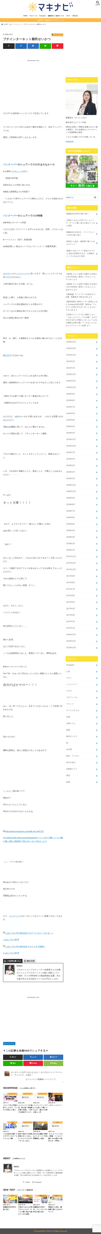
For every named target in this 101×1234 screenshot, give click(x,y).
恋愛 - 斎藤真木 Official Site (77, 297)
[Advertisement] (33, 81)
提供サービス (71, 736)
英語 (68, 775)
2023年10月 (71, 348)
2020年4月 (70, 426)
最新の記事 (31, 961)
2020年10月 (71, 387)
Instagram (42, 15)
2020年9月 (70, 394)
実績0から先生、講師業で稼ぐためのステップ (80, 242)
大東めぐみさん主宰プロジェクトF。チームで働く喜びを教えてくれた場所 (80, 223)
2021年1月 (70, 368)
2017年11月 (71, 563)
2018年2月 (70, 544)
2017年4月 (70, 609)
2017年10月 (71, 569)
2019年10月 (71, 446)
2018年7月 (70, 511)
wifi (16, 416)
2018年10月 (71, 491)
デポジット (17, 171)
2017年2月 (70, 621)
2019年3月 (70, 465)
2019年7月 (70, 452)
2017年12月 (71, 556)
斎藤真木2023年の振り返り (77, 214)
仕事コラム (71, 723)
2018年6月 (70, 517)
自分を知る (71, 762)
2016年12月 (71, 635)
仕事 (68, 717)
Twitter (27, 1182)
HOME (25, 15)
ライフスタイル (72, 710)
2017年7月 (70, 589)
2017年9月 (70, 576)
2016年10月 (71, 648)
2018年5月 (70, 524)
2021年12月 (71, 355)
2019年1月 (70, 478)
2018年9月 (70, 498)
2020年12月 (71, 374)
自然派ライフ (71, 769)
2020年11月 (71, 381)
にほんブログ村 (10, 940)
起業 (68, 782)
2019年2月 (70, 472)
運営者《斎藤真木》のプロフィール (51, 20)
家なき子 (7, 355)
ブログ (68, 15)
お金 (68, 671)
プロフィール (33, 15)
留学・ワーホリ (72, 756)
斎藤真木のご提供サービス (56, 15)
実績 (68, 730)
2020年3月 (70, 433)
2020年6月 (70, 413)
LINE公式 (75, 15)
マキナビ (49, 1231)
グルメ (69, 678)
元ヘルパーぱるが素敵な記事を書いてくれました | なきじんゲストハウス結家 (81, 322)
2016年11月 (71, 641)
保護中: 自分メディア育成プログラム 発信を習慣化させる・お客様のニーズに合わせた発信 (80, 253)
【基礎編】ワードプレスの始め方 (79, 294)
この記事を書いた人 (14, 961)
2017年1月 (70, 628)
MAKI (16, 1167)
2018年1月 (70, 550)
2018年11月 (71, 485)
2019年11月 (71, 439)
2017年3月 (70, 615)
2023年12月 (71, 342)
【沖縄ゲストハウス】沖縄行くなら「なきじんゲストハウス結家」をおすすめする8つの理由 (81, 317)
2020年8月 (70, 400)
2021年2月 (70, 361)
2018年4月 (70, 530)
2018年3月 (70, 537)
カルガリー (8, 273)
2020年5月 (70, 420)
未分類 (69, 749)
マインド (70, 704)
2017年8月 (70, 582)
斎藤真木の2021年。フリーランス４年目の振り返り (80, 233)
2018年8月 (70, 504)
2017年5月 (70, 602)
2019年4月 (70, 459)
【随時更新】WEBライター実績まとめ (82, 302)
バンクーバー (10, 164)
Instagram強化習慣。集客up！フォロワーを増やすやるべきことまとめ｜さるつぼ (81, 307)
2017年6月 (70, 596)
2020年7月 (70, 407)
